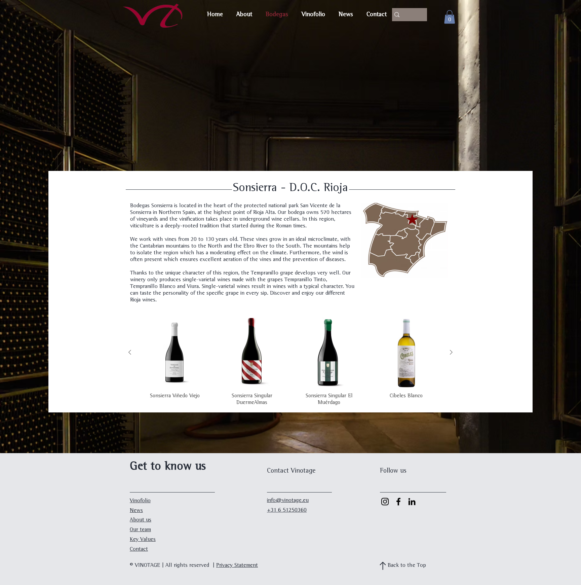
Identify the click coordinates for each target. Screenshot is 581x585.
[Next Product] (451, 352)
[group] (290, 362)
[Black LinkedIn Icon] (412, 502)
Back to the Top (407, 566)
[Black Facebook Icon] (398, 502)
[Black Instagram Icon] (385, 502)
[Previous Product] (130, 352)
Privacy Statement (237, 566)
